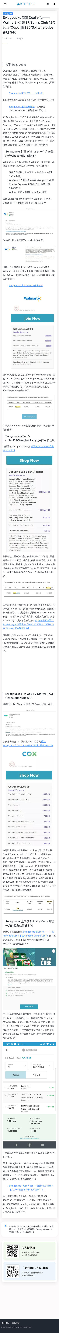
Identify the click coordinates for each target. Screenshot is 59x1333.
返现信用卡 (29, 1232)
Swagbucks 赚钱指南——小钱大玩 (26, 93)
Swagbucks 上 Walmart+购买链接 (26, 285)
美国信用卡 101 (26, 4)
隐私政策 (16, 1323)
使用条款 (5, 1323)
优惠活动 (37, 1226)
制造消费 (19, 1229)
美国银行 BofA (15, 1232)
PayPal (14, 1226)
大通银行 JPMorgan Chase (38, 1229)
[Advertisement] (29, 53)
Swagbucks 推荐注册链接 (22, 106)
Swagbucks (25, 1226)
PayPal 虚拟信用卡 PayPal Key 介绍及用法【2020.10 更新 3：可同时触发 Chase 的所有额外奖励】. (28, 624)
